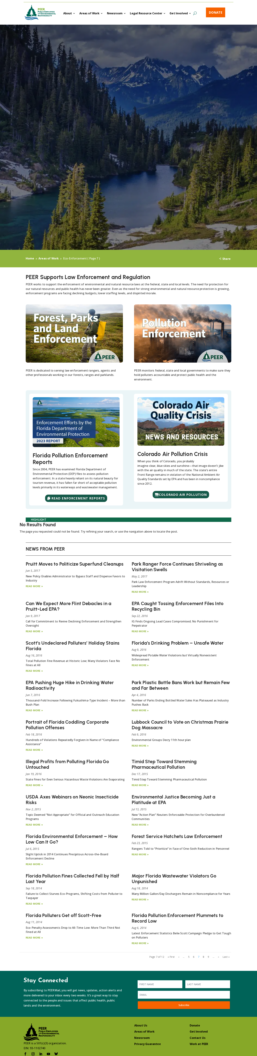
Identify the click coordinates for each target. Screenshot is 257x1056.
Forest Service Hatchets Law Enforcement (177, 836)
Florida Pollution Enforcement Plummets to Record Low (177, 918)
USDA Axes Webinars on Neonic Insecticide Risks (72, 799)
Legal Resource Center (146, 13)
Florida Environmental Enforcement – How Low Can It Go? (72, 839)
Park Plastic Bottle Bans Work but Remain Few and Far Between (181, 685)
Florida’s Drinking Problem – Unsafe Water (178, 643)
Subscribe (184, 1005)
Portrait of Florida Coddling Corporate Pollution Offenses (67, 724)
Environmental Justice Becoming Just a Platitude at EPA (173, 799)
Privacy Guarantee (147, 1044)
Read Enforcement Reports (78, 498)
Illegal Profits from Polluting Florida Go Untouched (67, 764)
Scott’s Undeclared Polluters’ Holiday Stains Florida (72, 645)
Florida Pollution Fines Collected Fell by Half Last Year (72, 878)
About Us (140, 1025)
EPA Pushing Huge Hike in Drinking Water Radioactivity (70, 685)
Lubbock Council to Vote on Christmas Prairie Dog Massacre (180, 724)
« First (171, 956)
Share (226, 258)
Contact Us (198, 1038)
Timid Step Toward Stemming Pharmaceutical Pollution (164, 764)
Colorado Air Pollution (183, 495)
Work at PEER (199, 1044)
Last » (226, 956)
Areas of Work (89, 13)
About (67, 13)
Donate (215, 12)
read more (33, 586)
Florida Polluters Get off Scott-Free (63, 915)
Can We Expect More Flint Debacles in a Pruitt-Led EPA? (68, 606)
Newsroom (115, 13)
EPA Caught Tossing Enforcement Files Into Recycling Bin (178, 606)
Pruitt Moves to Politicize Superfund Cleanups (74, 564)
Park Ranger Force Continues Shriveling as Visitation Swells (177, 566)
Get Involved (179, 13)
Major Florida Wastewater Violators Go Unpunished (174, 878)
